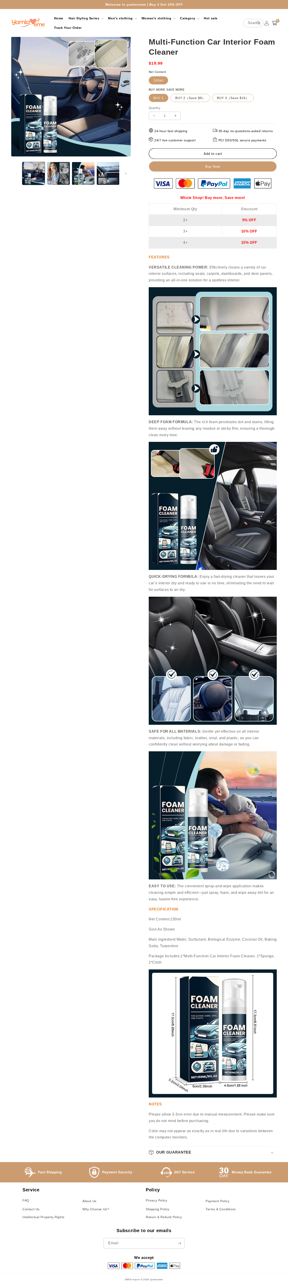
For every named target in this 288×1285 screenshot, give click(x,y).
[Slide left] (16, 173)
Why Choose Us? (95, 1209)
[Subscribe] (179, 1243)
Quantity (154, 108)
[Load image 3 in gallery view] (83, 173)
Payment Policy (217, 1201)
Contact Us (31, 1209)
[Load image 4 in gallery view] (108, 173)
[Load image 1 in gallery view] (33, 173)
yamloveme (156, 1279)
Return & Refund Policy (164, 1217)
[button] (85, 18)
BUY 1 (158, 98)
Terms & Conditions (221, 1209)
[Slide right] (126, 173)
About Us (89, 1201)
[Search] (258, 23)
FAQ (25, 1200)
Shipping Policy (157, 1209)
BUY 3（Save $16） (233, 98)
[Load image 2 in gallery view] (58, 173)
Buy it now (212, 166)
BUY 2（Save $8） (190, 98)
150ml (158, 80)
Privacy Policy (156, 1200)
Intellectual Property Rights (43, 1217)
